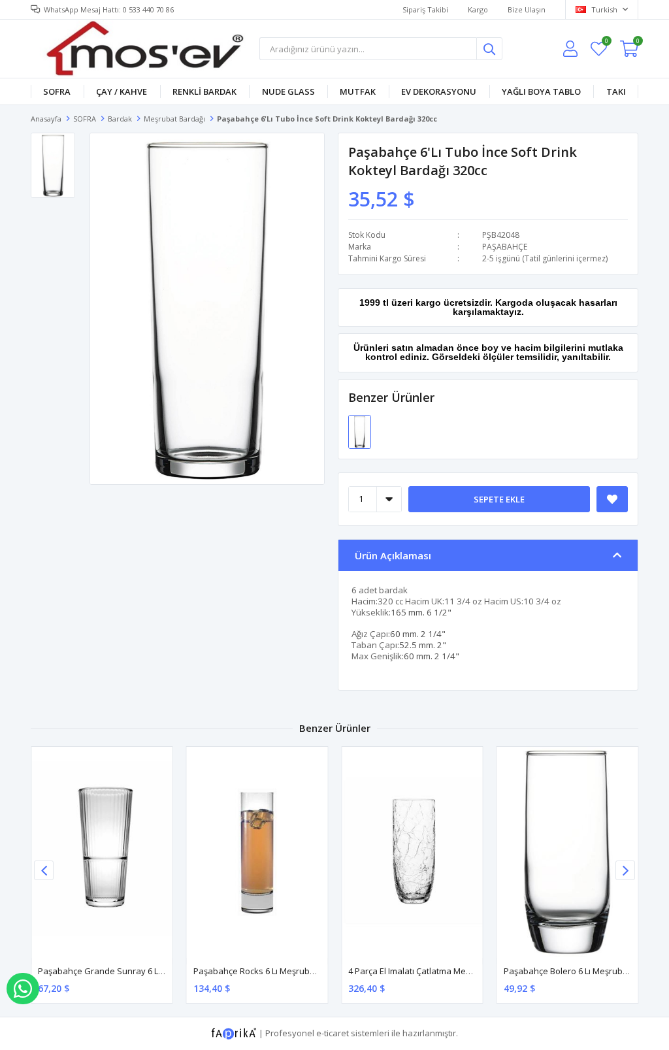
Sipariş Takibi (425, 9)
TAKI (616, 91)
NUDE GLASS (288, 91)
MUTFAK (358, 91)
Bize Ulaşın (527, 9)
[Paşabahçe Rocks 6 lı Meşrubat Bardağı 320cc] (257, 852)
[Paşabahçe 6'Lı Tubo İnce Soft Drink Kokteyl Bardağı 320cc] (359, 430)
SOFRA (57, 91)
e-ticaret (332, 1032)
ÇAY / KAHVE (121, 91)
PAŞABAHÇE (504, 246)
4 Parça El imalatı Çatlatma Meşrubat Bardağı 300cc (447, 971)
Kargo (478, 9)
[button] (625, 870)
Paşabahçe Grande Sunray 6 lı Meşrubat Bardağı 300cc (147, 971)
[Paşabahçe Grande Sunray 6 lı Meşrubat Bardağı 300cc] (101, 852)
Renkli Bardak (204, 91)
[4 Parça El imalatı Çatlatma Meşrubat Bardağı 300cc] (412, 852)
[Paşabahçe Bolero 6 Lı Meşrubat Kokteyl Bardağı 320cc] (567, 852)
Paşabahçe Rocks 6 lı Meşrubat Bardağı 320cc (283, 971)
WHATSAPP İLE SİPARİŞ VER (23, 988)
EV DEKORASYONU (438, 91)
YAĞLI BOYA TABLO (541, 91)
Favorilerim (606, 43)
